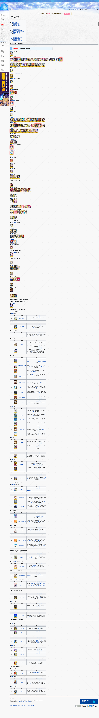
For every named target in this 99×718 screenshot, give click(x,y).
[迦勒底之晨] (15, 585)
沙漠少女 (21, 344)
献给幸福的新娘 (21, 566)
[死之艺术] (15, 464)
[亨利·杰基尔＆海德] (11, 119)
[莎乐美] (11, 97)
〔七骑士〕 (12, 89)
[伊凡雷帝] (25, 125)
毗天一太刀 (22, 387)
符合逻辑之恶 (22, 442)
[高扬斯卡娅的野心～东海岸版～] (15, 366)
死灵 (36, 456)
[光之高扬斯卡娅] (25, 119)
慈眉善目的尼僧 (21, 650)
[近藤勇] (11, 184)
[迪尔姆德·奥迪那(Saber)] (18, 190)
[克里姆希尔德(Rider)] (36, 64)
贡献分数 (2, 55)
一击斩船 (21, 415)
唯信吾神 (21, 530)
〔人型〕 (12, 174)
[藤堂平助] (43, 64)
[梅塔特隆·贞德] (29, 130)
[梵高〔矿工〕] (32, 64)
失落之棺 (21, 691)
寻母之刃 (21, 632)
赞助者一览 (3, 18)
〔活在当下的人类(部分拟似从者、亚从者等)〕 (38, 583)
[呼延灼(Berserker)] (39, 64)
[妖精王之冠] (15, 654)
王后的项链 (22, 419)
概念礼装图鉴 (3, 26)
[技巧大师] (15, 446)
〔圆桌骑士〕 (13, 150)
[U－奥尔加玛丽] (60, 59)
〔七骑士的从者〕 (13, 84)
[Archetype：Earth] (22, 206)
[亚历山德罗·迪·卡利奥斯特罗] (29, 64)
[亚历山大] (11, 241)
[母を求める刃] (15, 632)
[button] (79, 9)
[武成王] (15, 682)
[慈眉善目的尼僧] (15, 650)
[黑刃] (15, 392)
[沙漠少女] (15, 344)
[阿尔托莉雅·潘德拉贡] (11, 217)
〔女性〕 (12, 51)
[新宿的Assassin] (22, 125)
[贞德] (18, 236)
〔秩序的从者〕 (13, 100)
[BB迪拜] (11, 171)
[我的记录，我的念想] (15, 382)
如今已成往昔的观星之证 (22, 521)
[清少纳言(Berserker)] (11, 103)
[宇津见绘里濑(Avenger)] (15, 136)
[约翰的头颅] (15, 326)
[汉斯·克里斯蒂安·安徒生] (15, 206)
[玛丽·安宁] (25, 190)
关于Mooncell (15, 705)
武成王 (22, 682)
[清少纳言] (22, 119)
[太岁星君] (22, 59)
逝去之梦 (21, 489)
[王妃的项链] (15, 419)
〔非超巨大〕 (13, 106)
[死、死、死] (15, 597)
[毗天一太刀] (15, 387)
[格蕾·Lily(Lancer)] (18, 136)
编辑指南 (2, 51)
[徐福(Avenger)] (57, 59)
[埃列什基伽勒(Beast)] (11, 295)
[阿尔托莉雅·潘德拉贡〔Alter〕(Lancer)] (15, 125)
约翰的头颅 (22, 326)
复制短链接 (3, 15)
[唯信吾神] (15, 530)
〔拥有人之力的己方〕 (39, 516)
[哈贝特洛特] (22, 190)
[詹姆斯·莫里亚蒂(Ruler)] (11, 70)
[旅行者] (11, 212)
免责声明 (19, 705)
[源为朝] (22, 64)
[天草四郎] (22, 236)
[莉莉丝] (39, 125)
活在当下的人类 (36, 521)
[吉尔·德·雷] (11, 206)
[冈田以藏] (15, 59)
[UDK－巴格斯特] (15, 279)
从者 (38, 456)
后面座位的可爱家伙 (22, 376)
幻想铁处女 (22, 628)
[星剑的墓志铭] (15, 615)
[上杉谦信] (46, 59)
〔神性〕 (43, 402)
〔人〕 (12, 56)
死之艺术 (21, 464)
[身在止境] (15, 478)
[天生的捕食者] (15, 468)
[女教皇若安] (36, 59)
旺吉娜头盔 (22, 516)
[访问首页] (4, 6)
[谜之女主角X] (11, 81)
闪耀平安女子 (22, 641)
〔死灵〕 (13, 303)
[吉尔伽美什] (11, 75)
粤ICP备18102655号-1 (24, 705)
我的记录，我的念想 (22, 382)
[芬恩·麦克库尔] (11, 273)
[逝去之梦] (15, 489)
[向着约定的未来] (15, 545)
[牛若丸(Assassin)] (11, 64)
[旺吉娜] (11, 195)
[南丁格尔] (11, 141)
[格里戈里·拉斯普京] (11, 290)
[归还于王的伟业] (15, 318)
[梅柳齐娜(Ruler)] (11, 279)
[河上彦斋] (39, 119)
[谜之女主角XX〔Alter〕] (36, 125)
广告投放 (29, 705)
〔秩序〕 (12, 62)
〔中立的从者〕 (37, 641)
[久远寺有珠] (53, 59)
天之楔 (22, 662)
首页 (1, 14)
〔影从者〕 (37, 642)
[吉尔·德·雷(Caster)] (11, 236)
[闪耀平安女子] (15, 641)
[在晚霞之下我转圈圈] (15, 397)
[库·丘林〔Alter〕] (18, 125)
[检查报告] (15, 557)
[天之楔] (15, 662)
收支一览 (2, 56)
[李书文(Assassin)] (18, 119)
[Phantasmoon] (22, 212)
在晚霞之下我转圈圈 (22, 397)
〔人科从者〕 (13, 244)
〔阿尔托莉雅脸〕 (13, 78)
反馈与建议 (3, 19)
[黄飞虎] (11, 284)
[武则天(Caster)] (25, 59)
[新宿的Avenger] (15, 119)
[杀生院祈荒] (18, 130)
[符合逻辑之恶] (15, 442)
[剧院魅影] (11, 230)
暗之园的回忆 (22, 455)
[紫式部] (22, 130)
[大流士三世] (11, 125)
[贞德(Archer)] (18, 206)
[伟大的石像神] (29, 125)
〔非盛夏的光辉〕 (13, 222)
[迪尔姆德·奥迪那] (15, 230)
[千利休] (29, 59)
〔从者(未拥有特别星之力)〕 (15, 73)
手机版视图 (32, 705)
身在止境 (21, 478)
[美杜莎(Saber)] (39, 59)
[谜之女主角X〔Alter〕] (15, 130)
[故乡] (15, 501)
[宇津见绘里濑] (11, 136)
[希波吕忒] (29, 190)
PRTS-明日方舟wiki (4, 42)
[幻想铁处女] (15, 628)
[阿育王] (15, 295)
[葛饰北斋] (11, 59)
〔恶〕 (28, 382)
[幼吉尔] (15, 241)
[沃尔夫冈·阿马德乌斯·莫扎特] (15, 236)
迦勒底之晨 (22, 585)
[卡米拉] (11, 53)
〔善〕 (12, 67)
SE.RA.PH (2, 50)
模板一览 (2, 54)
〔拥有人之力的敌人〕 (42, 366)
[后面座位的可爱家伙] (15, 376)
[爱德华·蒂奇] (15, 190)
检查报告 (21, 557)
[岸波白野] (32, 119)
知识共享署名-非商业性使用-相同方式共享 (25, 701)
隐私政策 (11, 705)
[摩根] (18, 59)
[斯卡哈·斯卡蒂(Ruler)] (25, 64)
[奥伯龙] (15, 64)
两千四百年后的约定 (22, 497)
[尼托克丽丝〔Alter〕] (32, 59)
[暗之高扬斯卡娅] (11, 247)
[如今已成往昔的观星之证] (15, 521)
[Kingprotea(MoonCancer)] (36, 130)
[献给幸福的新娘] (15, 566)
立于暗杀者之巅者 (22, 575)
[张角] (18, 64)
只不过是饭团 (22, 402)
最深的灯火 (22, 429)
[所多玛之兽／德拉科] (11, 86)
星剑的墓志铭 (22, 615)
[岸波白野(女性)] (36, 119)
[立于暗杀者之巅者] (15, 575)
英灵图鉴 (2, 25)
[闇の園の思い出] (15, 455)
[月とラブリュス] (15, 506)
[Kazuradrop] (18, 268)
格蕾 (11, 18)
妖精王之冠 (22, 654)
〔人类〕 (30, 366)
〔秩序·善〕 (13, 95)
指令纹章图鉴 (3, 28)
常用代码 (2, 52)
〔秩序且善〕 (34, 556)
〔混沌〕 (30, 683)
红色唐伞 (21, 673)
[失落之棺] (15, 691)
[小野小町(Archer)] (43, 119)
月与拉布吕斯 (22, 506)
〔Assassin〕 (13, 330)
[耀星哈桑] (50, 59)
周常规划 (2, 29)
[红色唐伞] (15, 673)
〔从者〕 (12, 133)
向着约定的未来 (21, 545)
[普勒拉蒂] (43, 125)
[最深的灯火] (15, 429)
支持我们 (2, 16)
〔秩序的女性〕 (14, 561)
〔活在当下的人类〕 (14, 144)
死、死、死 (22, 597)
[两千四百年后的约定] (15, 497)
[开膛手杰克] (11, 114)
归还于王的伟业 (21, 318)
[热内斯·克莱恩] (11, 225)
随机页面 (2, 38)
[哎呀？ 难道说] (15, 433)
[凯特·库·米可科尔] (43, 59)
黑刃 (22, 392)
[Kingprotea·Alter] (11, 108)
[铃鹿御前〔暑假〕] (32, 125)
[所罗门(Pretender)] (15, 92)
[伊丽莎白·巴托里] (11, 190)
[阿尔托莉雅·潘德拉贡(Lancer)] (15, 217)
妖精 (30, 478)
